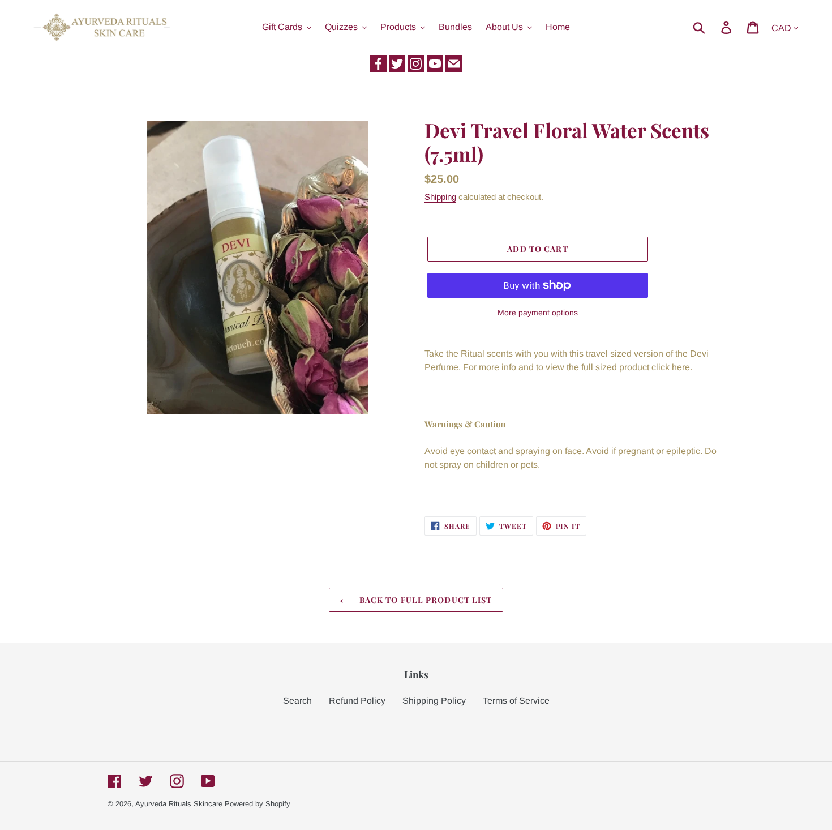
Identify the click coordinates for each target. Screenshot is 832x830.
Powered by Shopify (257, 803)
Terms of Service (516, 700)
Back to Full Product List (424, 599)
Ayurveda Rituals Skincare (178, 803)
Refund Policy (357, 700)
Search (297, 700)
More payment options (538, 312)
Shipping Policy (434, 700)
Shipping (440, 197)
